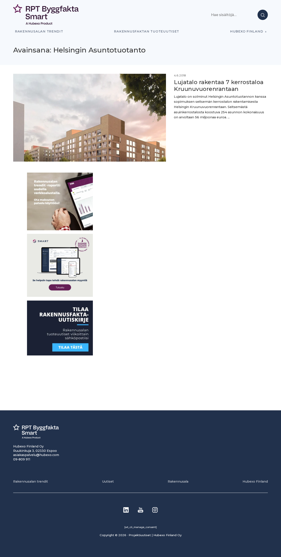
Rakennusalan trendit (39, 31)
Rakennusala (178, 481)
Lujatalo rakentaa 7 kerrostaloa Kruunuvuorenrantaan (219, 85)
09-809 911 (21, 459)
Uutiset (108, 481)
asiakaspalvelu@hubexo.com (36, 455)
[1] (60, 354)
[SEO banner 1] (60, 296)
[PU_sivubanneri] (60, 229)
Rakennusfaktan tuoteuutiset (146, 31)
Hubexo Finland (246, 31)
